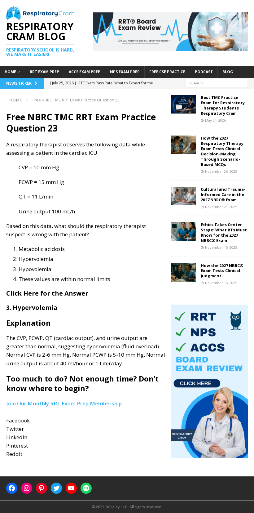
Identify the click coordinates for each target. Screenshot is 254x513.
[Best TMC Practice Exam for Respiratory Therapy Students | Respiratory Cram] (183, 104)
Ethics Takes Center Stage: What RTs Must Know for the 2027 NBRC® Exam (224, 232)
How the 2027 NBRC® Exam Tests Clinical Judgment (222, 271)
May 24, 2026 (215, 120)
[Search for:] (217, 83)
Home (10, 71)
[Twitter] (56, 488)
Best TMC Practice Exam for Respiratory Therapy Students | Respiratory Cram (223, 105)
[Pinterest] (41, 488)
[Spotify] (86, 488)
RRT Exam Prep (44, 71)
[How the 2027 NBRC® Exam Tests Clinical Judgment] (183, 272)
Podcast (204, 71)
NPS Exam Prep (125, 71)
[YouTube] (71, 488)
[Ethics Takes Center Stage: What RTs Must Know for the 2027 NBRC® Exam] (183, 231)
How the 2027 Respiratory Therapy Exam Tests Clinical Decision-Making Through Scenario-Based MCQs (222, 151)
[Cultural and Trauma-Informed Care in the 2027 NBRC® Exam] (183, 196)
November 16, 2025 (221, 247)
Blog (227, 71)
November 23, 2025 (221, 206)
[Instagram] (26, 488)
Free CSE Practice (167, 71)
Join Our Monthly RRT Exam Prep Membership (64, 403)
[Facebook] (11, 488)
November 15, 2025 (221, 282)
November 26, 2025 (221, 171)
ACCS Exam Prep (84, 71)
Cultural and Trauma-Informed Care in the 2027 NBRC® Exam (223, 194)
